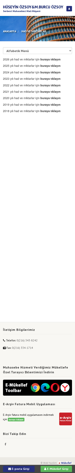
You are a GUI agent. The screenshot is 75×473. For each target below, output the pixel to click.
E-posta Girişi (20, 469)
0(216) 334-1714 (22, 348)
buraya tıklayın (16, 419)
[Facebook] (5, 444)
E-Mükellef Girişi (57, 469)
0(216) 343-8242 (27, 340)
